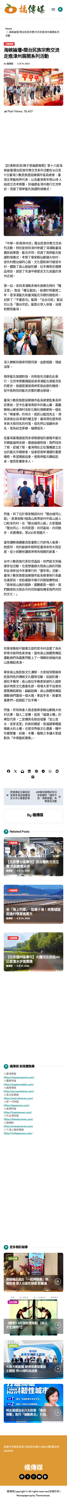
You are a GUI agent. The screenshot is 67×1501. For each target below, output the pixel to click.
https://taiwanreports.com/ (19, 1077)
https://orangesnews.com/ (18, 1126)
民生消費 (13, 1258)
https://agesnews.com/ (16, 1105)
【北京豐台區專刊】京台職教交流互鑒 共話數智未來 (32, 864)
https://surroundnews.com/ (19, 1091)
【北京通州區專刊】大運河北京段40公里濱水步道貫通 (33, 959)
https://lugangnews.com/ (18, 1112)
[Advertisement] (34, 138)
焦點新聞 (13, 1389)
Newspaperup (24, 1495)
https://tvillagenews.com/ (18, 1133)
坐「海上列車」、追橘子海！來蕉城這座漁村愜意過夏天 (33, 911)
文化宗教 (13, 1302)
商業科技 (13, 1346)
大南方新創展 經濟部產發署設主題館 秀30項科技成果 (26, 1369)
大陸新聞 (9, 44)
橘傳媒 (37, 815)
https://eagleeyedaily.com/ (19, 1084)
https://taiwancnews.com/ (18, 1119)
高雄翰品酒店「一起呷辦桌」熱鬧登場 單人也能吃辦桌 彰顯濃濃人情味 (27, 1283)
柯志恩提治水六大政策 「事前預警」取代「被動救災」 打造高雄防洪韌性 (26, 1414)
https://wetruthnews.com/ (18, 1098)
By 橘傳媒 (8, 63)
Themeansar (43, 1495)
